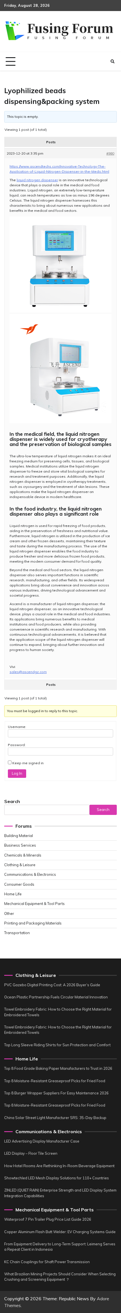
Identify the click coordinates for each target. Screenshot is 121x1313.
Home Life (13, 894)
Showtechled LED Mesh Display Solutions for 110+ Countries (56, 1178)
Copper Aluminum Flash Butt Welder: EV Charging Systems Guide (60, 1231)
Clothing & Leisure (19, 864)
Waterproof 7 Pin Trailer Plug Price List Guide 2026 (47, 1219)
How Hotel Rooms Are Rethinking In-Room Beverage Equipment (59, 1165)
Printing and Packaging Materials (33, 923)
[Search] (112, 61)
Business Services (20, 845)
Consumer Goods (19, 884)
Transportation (17, 932)
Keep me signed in (28, 763)
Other (9, 913)
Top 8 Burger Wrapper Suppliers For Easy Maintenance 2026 (56, 1093)
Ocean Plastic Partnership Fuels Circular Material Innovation (56, 997)
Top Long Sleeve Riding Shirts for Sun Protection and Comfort (57, 1045)
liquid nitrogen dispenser (37, 180)
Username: (17, 727)
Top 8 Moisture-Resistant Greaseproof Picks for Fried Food (54, 1081)
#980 (110, 153)
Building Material (18, 835)
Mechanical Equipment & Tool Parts (34, 903)
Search (12, 801)
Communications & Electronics (30, 874)
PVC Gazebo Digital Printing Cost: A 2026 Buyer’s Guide (52, 985)
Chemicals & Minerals (22, 855)
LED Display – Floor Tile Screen (30, 1153)
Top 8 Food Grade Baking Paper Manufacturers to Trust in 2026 (58, 1068)
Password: (17, 745)
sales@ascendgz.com (28, 672)
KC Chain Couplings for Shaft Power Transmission (47, 1261)
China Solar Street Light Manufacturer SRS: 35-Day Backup (55, 1117)
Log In (17, 773)
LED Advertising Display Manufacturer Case (41, 1141)
